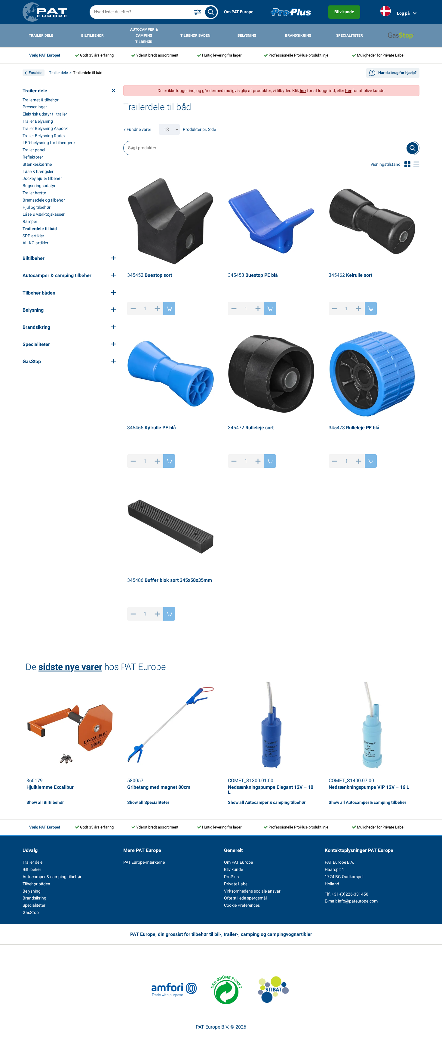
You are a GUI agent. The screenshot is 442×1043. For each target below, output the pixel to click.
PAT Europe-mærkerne (144, 862)
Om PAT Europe (238, 11)
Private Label (236, 883)
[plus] (157, 308)
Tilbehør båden (195, 35)
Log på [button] (403, 13)
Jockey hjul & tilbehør (42, 178)
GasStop (31, 912)
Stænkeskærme (37, 164)
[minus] (133, 308)
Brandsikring (298, 35)
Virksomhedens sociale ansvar (252, 891)
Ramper (30, 221)
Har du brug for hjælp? (397, 72)
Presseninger (35, 106)
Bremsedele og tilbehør (44, 200)
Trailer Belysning (38, 121)
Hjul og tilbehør (37, 207)
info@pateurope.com (358, 901)
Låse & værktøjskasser (44, 214)
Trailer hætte (34, 192)
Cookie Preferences (242, 905)
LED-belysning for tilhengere (49, 142)
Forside (35, 72)
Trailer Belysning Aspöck (45, 128)
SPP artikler (33, 235)
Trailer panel (34, 149)
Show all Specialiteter (148, 802)
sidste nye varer (70, 667)
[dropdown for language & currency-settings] (385, 12)
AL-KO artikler (35, 242)
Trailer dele (41, 35)
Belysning (247, 35)
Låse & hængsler (38, 171)
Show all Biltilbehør (45, 802)
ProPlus (231, 876)
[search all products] (211, 12)
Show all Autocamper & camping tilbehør (266, 802)
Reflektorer (33, 157)
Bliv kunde (344, 11)
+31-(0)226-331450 (350, 894)
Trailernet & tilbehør (41, 99)
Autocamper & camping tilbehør (144, 35)
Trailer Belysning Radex (44, 135)
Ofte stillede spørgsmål (245, 898)
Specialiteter (349, 35)
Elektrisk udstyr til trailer (45, 114)
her (303, 90)
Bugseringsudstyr (39, 185)
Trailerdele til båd (40, 228)
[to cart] (169, 308)
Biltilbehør (92, 35)
